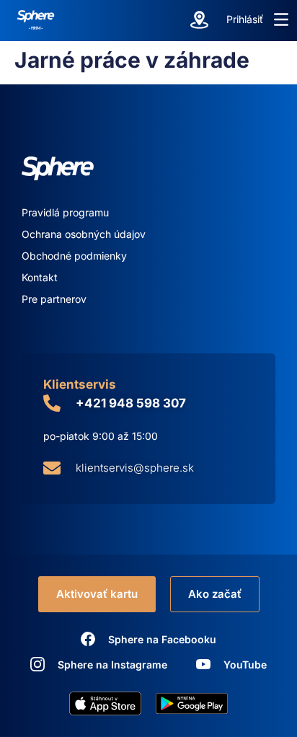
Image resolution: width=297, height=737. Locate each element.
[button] (281, 19)
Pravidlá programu (65, 212)
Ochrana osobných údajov (84, 234)
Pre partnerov (54, 299)
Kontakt (40, 277)
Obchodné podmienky (74, 256)
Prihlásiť (244, 19)
